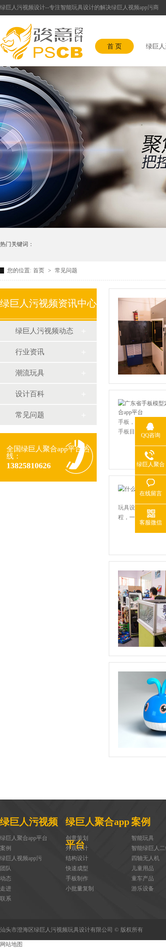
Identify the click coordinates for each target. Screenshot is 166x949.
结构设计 (77, 858)
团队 (5, 868)
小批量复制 (80, 889)
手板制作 (77, 878)
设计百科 (29, 394)
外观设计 (77, 848)
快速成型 (77, 868)
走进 (5, 889)
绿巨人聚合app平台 (24, 838)
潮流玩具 (29, 373)
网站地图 (11, 944)
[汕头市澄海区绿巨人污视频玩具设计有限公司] (41, 41)
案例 (5, 848)
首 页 (114, 46)
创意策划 (77, 838)
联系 (5, 899)
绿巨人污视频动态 (44, 331)
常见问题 (66, 270)
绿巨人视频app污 (21, 858)
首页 (39, 270)
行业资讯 (29, 352)
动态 (5, 878)
